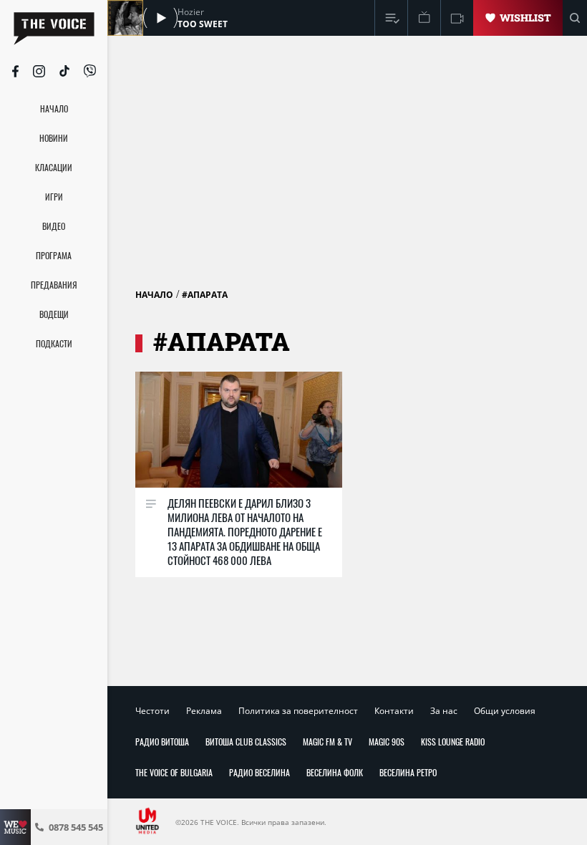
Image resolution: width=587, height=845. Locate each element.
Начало (154, 295)
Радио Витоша (162, 741)
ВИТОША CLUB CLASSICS (245, 741)
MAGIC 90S (386, 741)
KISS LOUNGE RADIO (453, 741)
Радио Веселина (259, 772)
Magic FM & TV (327, 741)
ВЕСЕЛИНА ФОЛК (334, 772)
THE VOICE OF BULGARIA (174, 772)
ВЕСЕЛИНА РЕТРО (408, 772)
